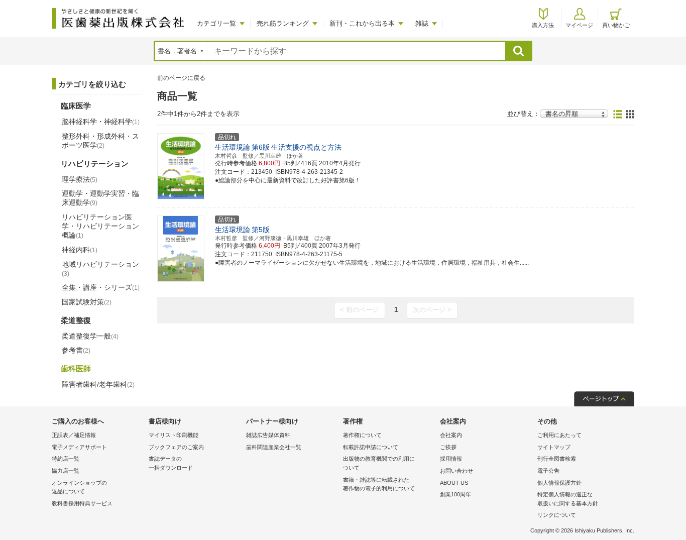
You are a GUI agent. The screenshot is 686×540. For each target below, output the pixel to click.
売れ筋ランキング (283, 23)
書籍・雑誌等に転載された (379, 484)
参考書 (76, 350)
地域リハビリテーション (100, 268)
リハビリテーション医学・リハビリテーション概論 (100, 226)
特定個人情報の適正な (567, 498)
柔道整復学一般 (90, 336)
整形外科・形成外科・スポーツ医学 (100, 140)
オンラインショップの (79, 487)
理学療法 (79, 179)
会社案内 (451, 435)
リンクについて (556, 515)
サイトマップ (553, 447)
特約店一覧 (65, 459)
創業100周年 (455, 494)
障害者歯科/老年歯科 (98, 384)
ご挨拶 (448, 447)
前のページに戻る (181, 77)
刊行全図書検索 (556, 459)
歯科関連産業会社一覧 (273, 447)
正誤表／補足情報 (74, 435)
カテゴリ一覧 (216, 23)
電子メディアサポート (79, 447)
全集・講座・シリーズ (101, 287)
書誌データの (171, 463)
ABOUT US (454, 483)
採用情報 (451, 459)
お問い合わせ (456, 471)
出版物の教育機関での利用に (379, 463)
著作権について (362, 435)
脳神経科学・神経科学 (101, 122)
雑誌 (421, 23)
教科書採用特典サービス (82, 503)
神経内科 (79, 250)
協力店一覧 (65, 471)
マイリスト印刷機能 (173, 435)
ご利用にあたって (559, 435)
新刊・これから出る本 (362, 23)
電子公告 (548, 471)
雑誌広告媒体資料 (268, 435)
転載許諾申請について (370, 447)
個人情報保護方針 (559, 483)
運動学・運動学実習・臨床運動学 (100, 197)
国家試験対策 (86, 302)
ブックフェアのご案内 (176, 447)
